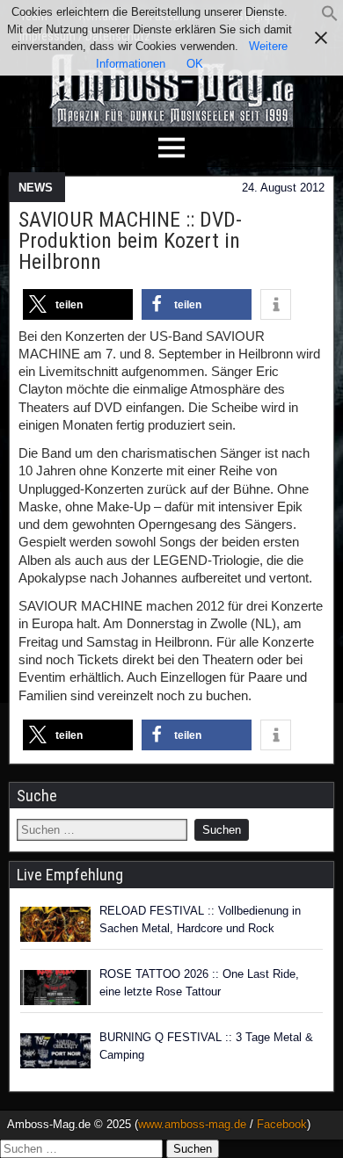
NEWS (35, 187)
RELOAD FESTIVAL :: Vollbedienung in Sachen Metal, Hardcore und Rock (200, 919)
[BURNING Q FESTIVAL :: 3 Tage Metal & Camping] (55, 1050)
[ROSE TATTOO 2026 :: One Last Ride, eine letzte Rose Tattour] (55, 987)
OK (194, 63)
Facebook (282, 1124)
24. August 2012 (283, 187)
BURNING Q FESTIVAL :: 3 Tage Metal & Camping (206, 1046)
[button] (330, 18)
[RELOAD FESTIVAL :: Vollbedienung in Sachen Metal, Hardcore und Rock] (55, 924)
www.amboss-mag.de (192, 1124)
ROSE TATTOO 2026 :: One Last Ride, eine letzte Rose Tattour (199, 982)
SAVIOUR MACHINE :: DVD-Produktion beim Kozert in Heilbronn (130, 240)
